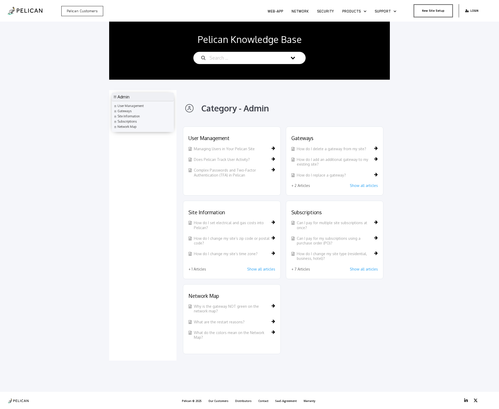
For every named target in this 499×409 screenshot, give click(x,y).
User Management (208, 138)
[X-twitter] (475, 400)
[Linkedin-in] (466, 400)
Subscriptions (306, 212)
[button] (143, 97)
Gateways (302, 138)
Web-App (275, 11)
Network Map (203, 296)
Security (325, 11)
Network (300, 11)
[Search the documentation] (203, 58)
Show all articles (364, 185)
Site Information (206, 212)
